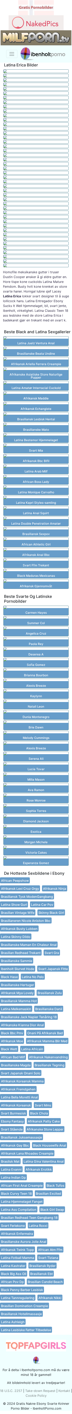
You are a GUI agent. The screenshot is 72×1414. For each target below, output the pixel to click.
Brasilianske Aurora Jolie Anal (23, 1242)
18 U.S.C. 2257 (11, 1391)
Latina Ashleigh (13, 1322)
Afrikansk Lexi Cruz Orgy (20, 889)
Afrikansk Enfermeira (17, 1234)
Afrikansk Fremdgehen (18, 1089)
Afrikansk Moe (12, 1041)
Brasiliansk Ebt (41, 1274)
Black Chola (39, 1113)
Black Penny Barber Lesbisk (22, 1290)
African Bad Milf (13, 1057)
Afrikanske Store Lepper (45, 1129)
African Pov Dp (12, 1282)
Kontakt (64, 1391)
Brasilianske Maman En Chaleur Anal (29, 945)
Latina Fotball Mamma (17, 1258)
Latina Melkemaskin (16, 1009)
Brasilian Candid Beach (45, 1282)
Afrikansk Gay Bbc (15, 1145)
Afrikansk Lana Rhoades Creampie (27, 1153)
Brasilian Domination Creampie (24, 1306)
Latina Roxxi (38, 1226)
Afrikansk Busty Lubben (19, 929)
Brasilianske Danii (48, 1009)
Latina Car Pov (42, 905)
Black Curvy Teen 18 (16, 1194)
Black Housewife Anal (49, 1145)
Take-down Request (40, 1391)
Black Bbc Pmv (12, 1033)
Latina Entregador (39, 301)
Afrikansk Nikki (49, 1298)
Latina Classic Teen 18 (51, 311)
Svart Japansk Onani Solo (20, 1073)
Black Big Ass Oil (13, 1274)
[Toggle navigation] (11, 54)
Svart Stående (12, 1129)
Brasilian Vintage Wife (17, 913)
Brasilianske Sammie (16, 961)
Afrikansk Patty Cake (44, 1121)
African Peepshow (15, 881)
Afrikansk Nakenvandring (48, 1057)
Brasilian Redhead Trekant (21, 953)
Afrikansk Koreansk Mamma (22, 1081)
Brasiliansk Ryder (42, 1266)
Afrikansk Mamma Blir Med (47, 1041)
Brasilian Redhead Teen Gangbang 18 (29, 1218)
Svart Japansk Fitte (53, 969)
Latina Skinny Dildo (15, 937)
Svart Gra (52, 953)
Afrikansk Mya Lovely (17, 993)
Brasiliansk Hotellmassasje (21, 1314)
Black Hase (9, 977)
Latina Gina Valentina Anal (44, 1161)
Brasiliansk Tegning (49, 1065)
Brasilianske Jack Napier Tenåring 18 (29, 1017)
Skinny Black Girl (51, 913)
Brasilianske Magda (16, 1065)
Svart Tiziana (48, 1258)
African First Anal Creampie (22, 1185)
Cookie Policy (36, 1396)
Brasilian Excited (48, 1194)
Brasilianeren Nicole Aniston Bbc (26, 921)
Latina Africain (32, 1049)
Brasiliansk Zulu (50, 993)
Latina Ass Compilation (18, 1210)
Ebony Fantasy (12, 1121)
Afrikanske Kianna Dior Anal (22, 1025)
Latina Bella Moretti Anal (19, 1097)
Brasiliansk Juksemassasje (21, 1137)
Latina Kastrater (13, 1266)
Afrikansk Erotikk (39, 1169)
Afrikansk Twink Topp (17, 1250)
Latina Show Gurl (14, 905)
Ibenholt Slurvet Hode (17, 969)
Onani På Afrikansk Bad (45, 1033)
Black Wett (9, 1049)
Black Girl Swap (52, 1210)
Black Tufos (55, 1185)
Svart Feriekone (13, 1226)
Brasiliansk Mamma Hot (19, 1001)
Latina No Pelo (33, 977)
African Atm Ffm (50, 1250)
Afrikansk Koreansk (16, 1105)
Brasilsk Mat (10, 1161)
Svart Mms (43, 1105)
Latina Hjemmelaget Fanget (22, 1202)
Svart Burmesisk (13, 1113)
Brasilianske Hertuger (17, 985)
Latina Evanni (11, 1169)
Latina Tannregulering (17, 1298)
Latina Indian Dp (13, 1177)
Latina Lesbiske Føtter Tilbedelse (26, 1330)
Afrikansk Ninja (54, 889)
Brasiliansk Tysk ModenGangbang (27, 897)
